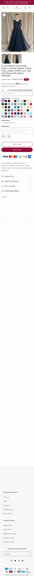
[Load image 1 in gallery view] (6, 58)
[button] (4, 8)
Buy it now (17, 150)
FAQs (5, 501)
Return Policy (7, 513)
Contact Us (7, 505)
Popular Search (8, 479)
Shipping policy (8, 509)
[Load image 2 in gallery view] (17, 58)
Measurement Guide (10, 533)
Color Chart (7, 529)
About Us (6, 475)
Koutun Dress (13, 575)
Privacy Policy (8, 483)
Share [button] (5, 197)
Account (6, 497)
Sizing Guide (7, 525)
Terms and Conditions (10, 487)
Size (17, 90)
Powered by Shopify (23, 575)
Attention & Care (9, 538)
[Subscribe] (28, 554)
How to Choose (8, 542)
